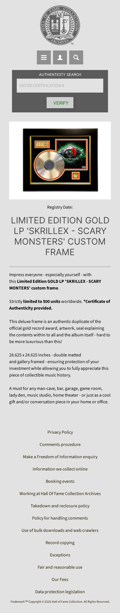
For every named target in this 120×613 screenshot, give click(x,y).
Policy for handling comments (60, 518)
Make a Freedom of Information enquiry (60, 457)
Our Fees (60, 579)
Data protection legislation (60, 592)
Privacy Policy (60, 432)
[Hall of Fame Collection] (60, 25)
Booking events (60, 481)
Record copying (60, 543)
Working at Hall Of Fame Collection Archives (60, 494)
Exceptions (60, 555)
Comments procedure (60, 444)
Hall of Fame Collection (67, 602)
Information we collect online (60, 469)
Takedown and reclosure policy (60, 506)
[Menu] (44, 57)
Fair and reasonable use (60, 567)
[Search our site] (76, 57)
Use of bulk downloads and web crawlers (60, 530)
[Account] (60, 57)
